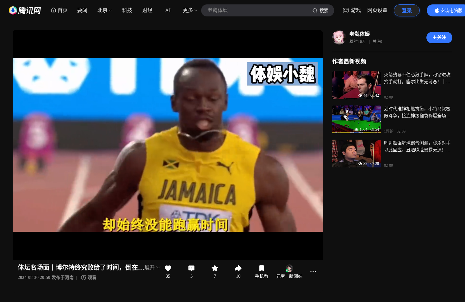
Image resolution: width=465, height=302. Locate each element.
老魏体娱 (360, 34)
